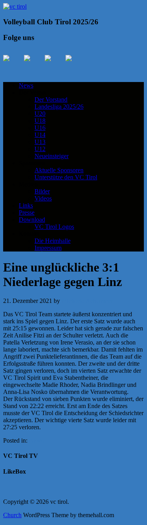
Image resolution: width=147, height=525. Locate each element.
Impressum (48, 247)
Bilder (42, 191)
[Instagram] (54, 64)
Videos (43, 198)
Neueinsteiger (51, 156)
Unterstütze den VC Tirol (65, 177)
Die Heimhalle (52, 240)
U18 (39, 120)
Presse (26, 212)
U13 (39, 142)
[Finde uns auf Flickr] (74, 64)
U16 (39, 127)
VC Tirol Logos (54, 226)
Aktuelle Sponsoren (58, 170)
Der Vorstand (50, 99)
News (26, 85)
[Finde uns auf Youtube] (33, 64)
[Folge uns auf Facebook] (12, 64)
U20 (39, 113)
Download (32, 219)
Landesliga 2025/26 (58, 106)
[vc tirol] (15, 6)
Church (12, 515)
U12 (39, 149)
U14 (39, 134)
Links (26, 205)
